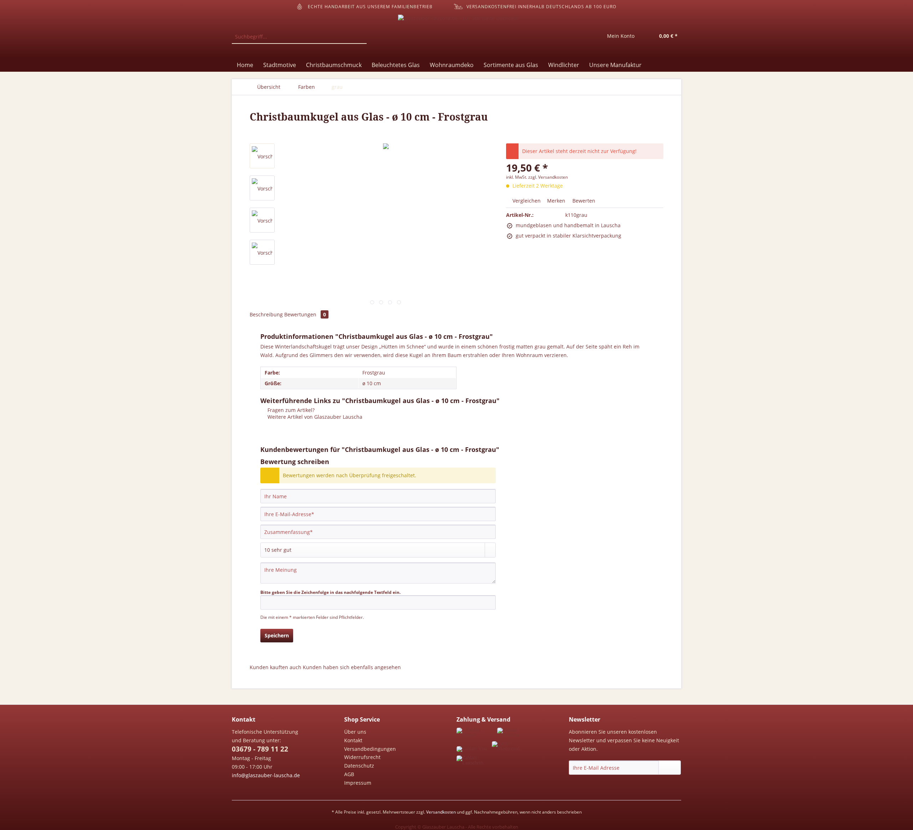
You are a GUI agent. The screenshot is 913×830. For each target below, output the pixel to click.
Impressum (357, 782)
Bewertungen (305, 314)
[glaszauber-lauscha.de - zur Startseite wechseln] (458, 35)
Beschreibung (266, 314)
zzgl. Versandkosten (548, 177)
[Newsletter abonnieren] (669, 767)
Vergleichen (526, 200)
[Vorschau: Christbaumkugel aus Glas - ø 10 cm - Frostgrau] (262, 155)
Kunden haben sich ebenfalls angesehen (352, 667)
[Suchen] (360, 37)
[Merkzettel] (585, 37)
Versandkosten (441, 812)
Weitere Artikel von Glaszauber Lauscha (314, 416)
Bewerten (583, 200)
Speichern (277, 635)
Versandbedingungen (370, 748)
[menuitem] (299, 40)
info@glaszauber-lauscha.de (266, 775)
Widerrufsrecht (362, 757)
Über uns (355, 731)
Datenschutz (359, 765)
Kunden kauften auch (275, 667)
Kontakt (353, 740)
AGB (349, 774)
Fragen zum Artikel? (290, 410)
